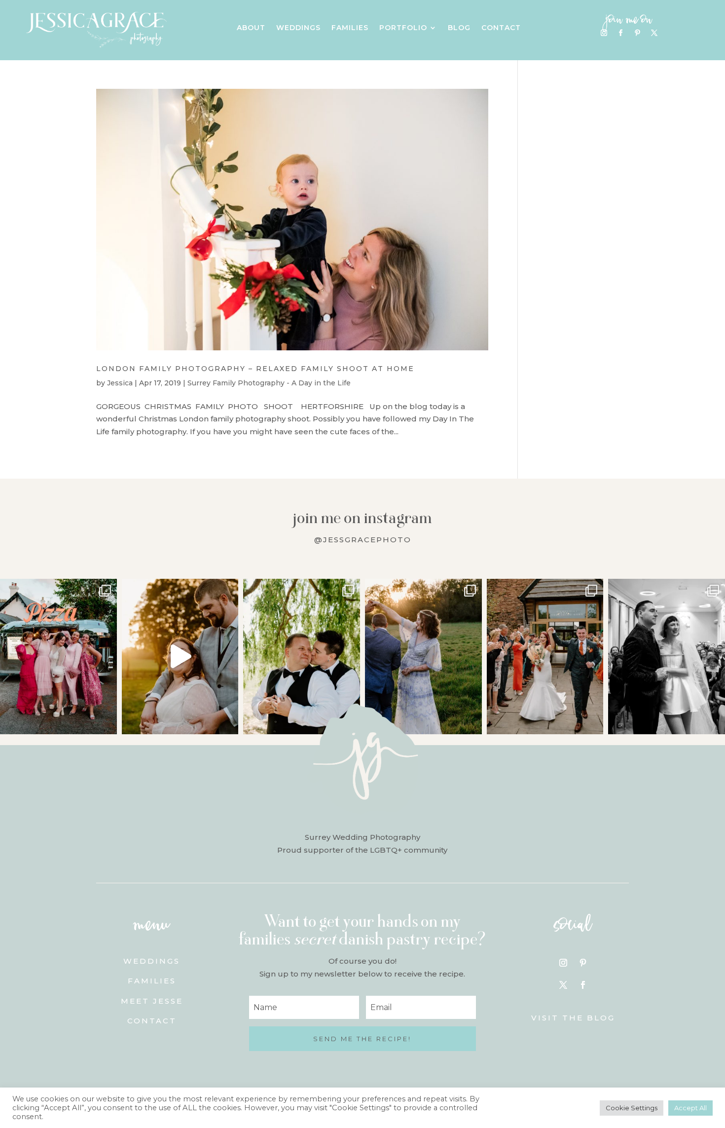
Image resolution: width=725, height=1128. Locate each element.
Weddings (298, 28)
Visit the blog (573, 1017)
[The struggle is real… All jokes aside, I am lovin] (180, 656)
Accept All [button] (690, 1108)
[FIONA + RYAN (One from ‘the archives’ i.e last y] (58, 656)
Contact (501, 28)
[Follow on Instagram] (603, 33)
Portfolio (403, 28)
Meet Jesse (152, 1001)
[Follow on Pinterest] (637, 33)
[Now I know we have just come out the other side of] (423, 656)
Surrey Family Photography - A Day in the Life (269, 382)
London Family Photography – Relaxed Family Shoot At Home (255, 368)
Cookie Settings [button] (631, 1108)
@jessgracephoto (362, 539)
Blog (459, 28)
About (251, 28)
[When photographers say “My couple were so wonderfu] (666, 656)
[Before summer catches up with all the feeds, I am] (545, 656)
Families (349, 28)
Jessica (120, 382)
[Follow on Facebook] (620, 33)
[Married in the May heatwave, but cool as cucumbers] (301, 656)
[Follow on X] (654, 33)
